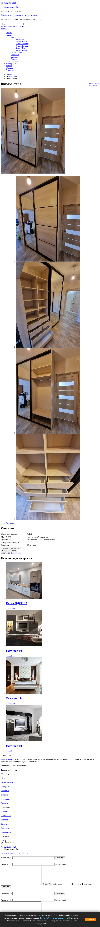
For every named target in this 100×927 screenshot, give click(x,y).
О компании (6, 816)
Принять (90, 919)
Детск (3, 795)
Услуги (4, 824)
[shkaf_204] (48, 519)
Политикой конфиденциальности (54, 918)
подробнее (10, 608)
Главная (9, 74)
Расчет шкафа (7, 26)
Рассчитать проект (9, 550)
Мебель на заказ (7, 759)
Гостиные (5, 791)
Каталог (4, 820)
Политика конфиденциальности (14, 853)
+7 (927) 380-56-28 (8, 3)
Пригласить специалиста (11, 548)
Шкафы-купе (11, 76)
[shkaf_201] (48, 261)
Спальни (4, 803)
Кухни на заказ (7, 782)
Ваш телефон (6, 857)
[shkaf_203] (48, 433)
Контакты (5, 828)
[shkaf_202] (48, 347)
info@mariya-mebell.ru (10, 7)
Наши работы (6, 832)
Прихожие (5, 799)
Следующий (93, 85)
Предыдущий (93, 83)
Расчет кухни (18, 26)
